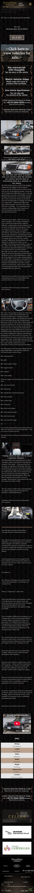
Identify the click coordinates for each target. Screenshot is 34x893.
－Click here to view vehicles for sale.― (17, 52)
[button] (30, 4)
